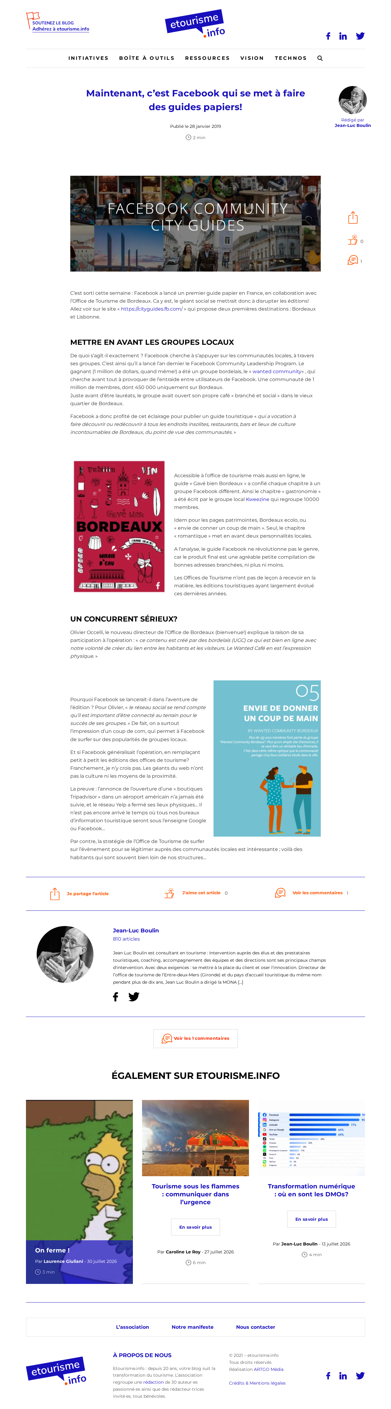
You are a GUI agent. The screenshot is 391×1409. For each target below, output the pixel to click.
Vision (252, 58)
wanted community (277, 371)
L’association (132, 1327)
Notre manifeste (193, 1327)
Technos (291, 58)
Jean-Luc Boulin (136, 930)
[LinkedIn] (343, 36)
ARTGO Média (268, 1369)
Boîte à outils (146, 58)
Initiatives (88, 58)
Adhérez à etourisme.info (60, 29)
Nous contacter (255, 1327)
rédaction (153, 1382)
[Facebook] (328, 36)
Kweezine (257, 499)
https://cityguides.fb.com (151, 309)
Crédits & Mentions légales (257, 1383)
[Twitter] (360, 36)
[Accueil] (195, 11)
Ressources (207, 58)
